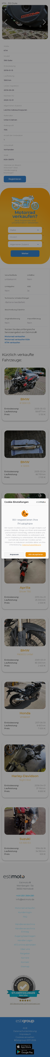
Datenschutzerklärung (31, 545)
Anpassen (14, 554)
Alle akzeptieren (35, 554)
